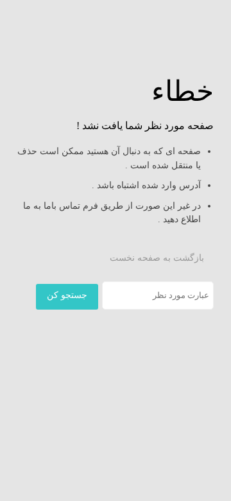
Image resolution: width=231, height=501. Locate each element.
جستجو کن (67, 295)
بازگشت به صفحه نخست (158, 258)
